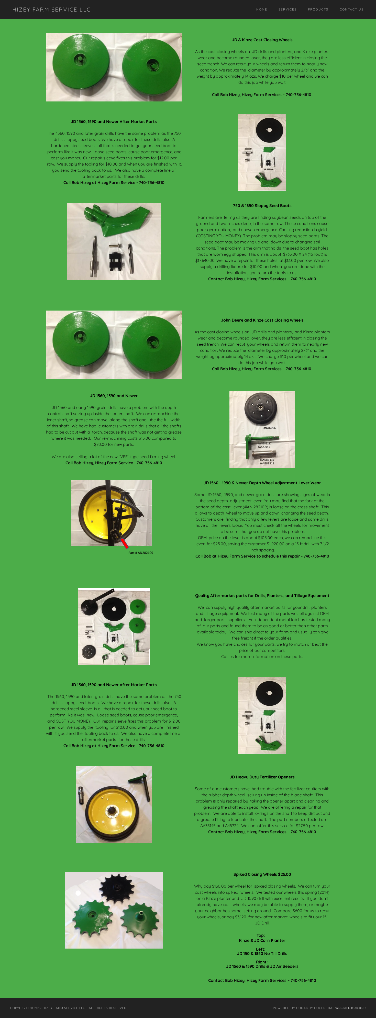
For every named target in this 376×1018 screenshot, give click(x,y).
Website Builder (350, 1008)
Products (318, 9)
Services (288, 9)
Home (261, 9)
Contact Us (352, 9)
